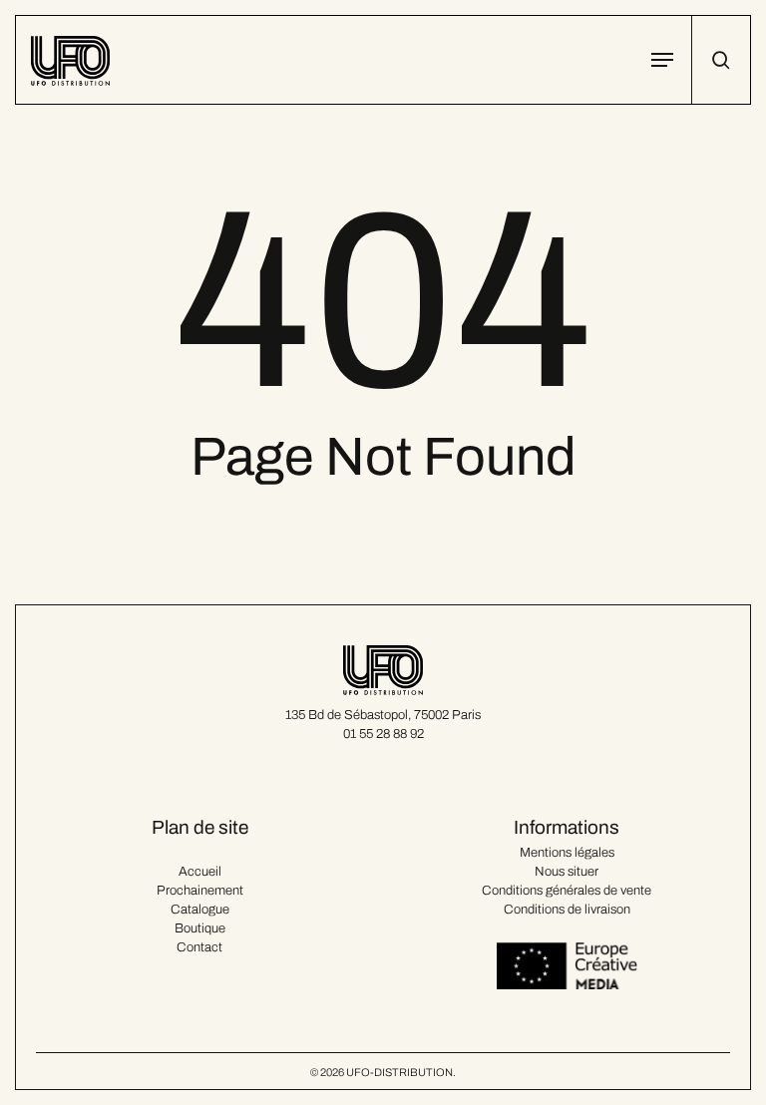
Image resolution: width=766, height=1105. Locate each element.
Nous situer (566, 872)
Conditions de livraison (567, 910)
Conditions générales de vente (566, 891)
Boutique (200, 928)
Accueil (200, 872)
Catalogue (200, 910)
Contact (199, 947)
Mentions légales (567, 853)
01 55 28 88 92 (383, 734)
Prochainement (200, 891)
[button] (662, 60)
